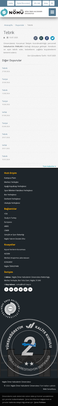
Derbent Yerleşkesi (12, 198)
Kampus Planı (10, 178)
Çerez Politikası (40, 402)
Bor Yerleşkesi (10, 194)
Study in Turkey (10, 218)
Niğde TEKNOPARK (11, 266)
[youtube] (16, 289)
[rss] (30, 289)
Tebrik (4, 68)
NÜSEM (7, 254)
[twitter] (11, 289)
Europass (8, 222)
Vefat (4, 112)
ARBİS (6, 226)
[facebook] (6, 289)
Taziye (5, 79)
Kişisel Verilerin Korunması (14, 249)
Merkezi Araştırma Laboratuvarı (16, 258)
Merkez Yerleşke (11, 182)
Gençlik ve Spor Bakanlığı (14, 234)
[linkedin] (25, 289)
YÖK (6, 214)
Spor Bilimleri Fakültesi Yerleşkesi (18, 190)
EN (52, 3)
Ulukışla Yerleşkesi (12, 203)
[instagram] (21, 289)
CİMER (6, 230)
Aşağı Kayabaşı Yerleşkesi (15, 186)
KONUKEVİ (8, 262)
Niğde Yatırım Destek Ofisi (14, 239)
